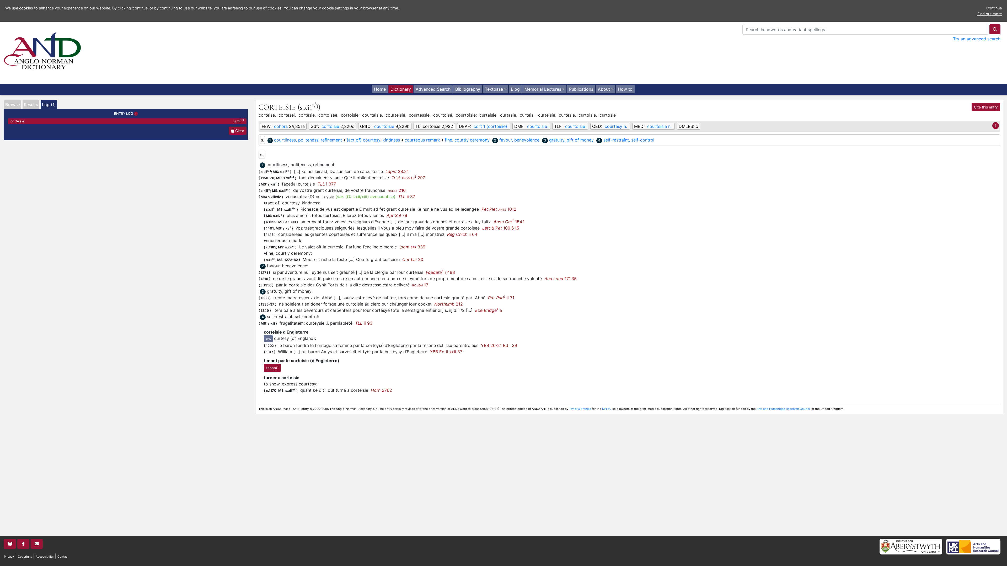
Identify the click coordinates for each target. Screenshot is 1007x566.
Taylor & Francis (580, 409)
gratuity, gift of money (571, 140)
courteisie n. (659, 126)
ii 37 (406, 196)
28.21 (397, 171)
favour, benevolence (519, 140)
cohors (281, 126)
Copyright (25, 556)
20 (412, 259)
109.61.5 (500, 228)
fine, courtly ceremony (467, 140)
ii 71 (501, 297)
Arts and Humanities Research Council (784, 409)
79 (397, 215)
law (268, 338)
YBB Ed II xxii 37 (446, 351)
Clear (239, 130)
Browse (12, 104)
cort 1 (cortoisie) (490, 126)
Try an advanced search (976, 38)
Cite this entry (986, 107)
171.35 (560, 278)
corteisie (127, 121)
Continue (994, 8)
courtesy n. (616, 126)
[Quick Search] (994, 29)
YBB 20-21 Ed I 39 (499, 345)
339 (412, 246)
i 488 (440, 272)
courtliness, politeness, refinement (308, 140)
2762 (381, 390)
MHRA (606, 409)
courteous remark (422, 140)
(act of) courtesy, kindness (373, 140)
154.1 (509, 221)
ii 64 (462, 234)
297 (408, 177)
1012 (498, 209)
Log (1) (49, 104)
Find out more (989, 14)
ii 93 (363, 323)
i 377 (327, 184)
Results (31, 104)
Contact (62, 556)
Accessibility (44, 556)
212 (448, 304)
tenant (272, 367)
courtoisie (384, 126)
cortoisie (330, 126)
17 (420, 284)
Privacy (9, 556)
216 (397, 190)
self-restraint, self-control (628, 140)
